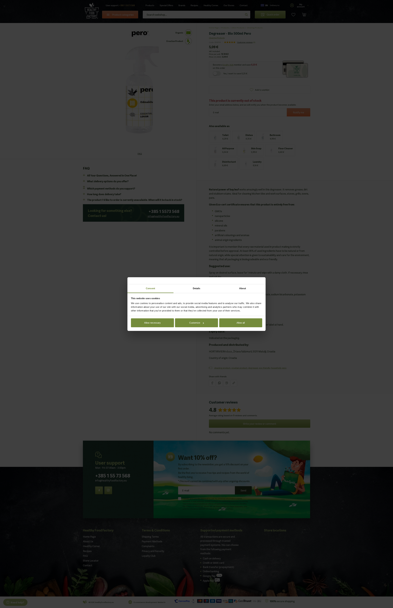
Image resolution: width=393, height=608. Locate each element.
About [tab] (242, 288)
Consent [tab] (150, 288)
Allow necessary (152, 322)
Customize (194, 322)
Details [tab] (196, 288)
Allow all (241, 322)
